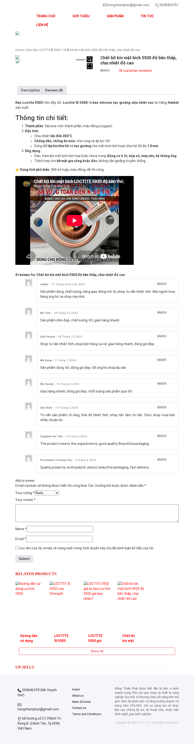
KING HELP (144, 722)
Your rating (25, 493)
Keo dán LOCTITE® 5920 (43, 50)
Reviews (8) (54, 90)
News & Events (81, 701)
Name (21, 529)
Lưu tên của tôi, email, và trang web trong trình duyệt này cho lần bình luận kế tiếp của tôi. (86, 548)
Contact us (79, 708)
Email (20, 539)
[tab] (30, 90)
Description (30, 90)
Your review (25, 500)
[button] (27, 33)
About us (78, 695)
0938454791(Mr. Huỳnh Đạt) (37, 692)
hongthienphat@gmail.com (128, 5)
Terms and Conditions (86, 714)
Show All (97, 651)
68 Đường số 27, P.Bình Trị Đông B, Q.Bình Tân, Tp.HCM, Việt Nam (39, 723)
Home (19, 50)
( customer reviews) (135, 70)
